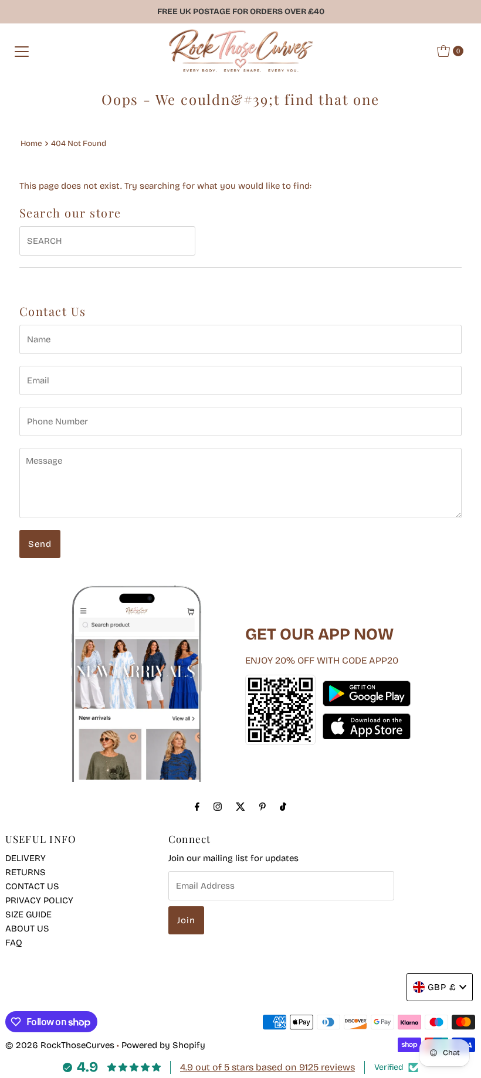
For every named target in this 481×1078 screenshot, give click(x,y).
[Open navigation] (22, 51)
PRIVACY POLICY (39, 900)
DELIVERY (25, 858)
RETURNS (25, 872)
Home (31, 143)
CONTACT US (32, 886)
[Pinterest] (262, 807)
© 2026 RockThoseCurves (59, 1045)
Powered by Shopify (163, 1045)
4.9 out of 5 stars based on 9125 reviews (267, 1067)
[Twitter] (240, 807)
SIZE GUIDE (28, 914)
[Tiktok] (283, 807)
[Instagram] (218, 807)
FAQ (13, 942)
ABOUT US (27, 928)
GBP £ (442, 987)
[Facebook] (197, 807)
